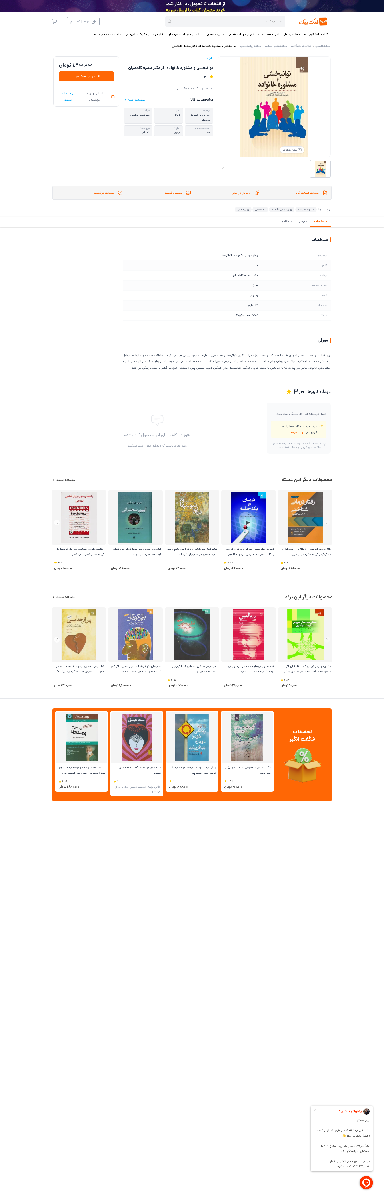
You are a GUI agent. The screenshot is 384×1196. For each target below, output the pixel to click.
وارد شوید (296, 432)
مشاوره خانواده (306, 209)
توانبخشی (260, 209)
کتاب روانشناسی (187, 88)
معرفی (303, 221)
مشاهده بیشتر (65, 480)
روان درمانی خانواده (282, 209)
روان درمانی (243, 209)
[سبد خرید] (54, 21)
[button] (57, 522)
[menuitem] (315, 34)
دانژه (210, 58)
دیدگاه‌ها (286, 221)
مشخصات (320, 221)
